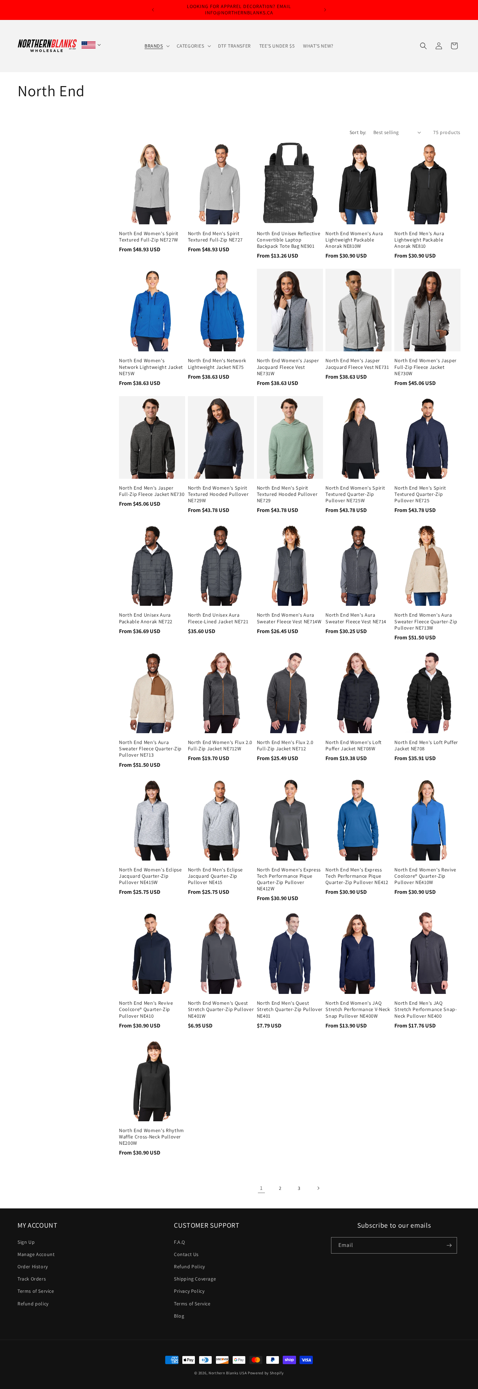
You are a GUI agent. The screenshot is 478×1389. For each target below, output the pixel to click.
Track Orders (31, 1279)
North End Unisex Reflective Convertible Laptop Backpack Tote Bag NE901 (289, 239)
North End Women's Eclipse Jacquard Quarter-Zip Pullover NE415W (150, 876)
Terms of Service (35, 1291)
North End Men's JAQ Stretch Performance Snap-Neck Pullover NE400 (425, 1009)
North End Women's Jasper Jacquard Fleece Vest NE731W (288, 366)
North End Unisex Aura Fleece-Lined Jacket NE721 (218, 618)
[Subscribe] (449, 1245)
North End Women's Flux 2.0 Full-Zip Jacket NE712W (220, 745)
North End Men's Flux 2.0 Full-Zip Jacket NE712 (285, 745)
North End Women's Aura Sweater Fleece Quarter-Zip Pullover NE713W (425, 621)
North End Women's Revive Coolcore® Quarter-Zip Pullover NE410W (425, 876)
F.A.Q (179, 1242)
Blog (179, 1316)
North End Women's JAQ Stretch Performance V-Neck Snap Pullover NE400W (357, 1009)
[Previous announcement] (153, 9)
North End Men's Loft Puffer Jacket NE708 (426, 745)
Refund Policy (189, 1266)
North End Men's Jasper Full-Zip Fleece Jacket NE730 (151, 491)
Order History (32, 1266)
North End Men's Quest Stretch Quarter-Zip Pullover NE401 (290, 1009)
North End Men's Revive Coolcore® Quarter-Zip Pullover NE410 (146, 1009)
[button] (156, 45)
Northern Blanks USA (228, 1372)
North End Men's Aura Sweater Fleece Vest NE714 (355, 618)
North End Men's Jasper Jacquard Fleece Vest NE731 (357, 363)
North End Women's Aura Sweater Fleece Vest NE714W (289, 618)
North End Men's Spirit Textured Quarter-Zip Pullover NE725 (420, 494)
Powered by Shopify (266, 1372)
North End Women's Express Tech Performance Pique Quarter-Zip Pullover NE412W (289, 879)
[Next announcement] (325, 9)
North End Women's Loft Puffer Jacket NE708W (353, 745)
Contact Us (186, 1254)
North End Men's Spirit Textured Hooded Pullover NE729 (287, 494)
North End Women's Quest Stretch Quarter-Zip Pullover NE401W (221, 1009)
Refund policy (33, 1303)
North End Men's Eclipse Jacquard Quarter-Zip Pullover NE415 (215, 876)
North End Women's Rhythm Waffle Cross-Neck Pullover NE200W (151, 1136)
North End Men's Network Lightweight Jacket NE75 (217, 363)
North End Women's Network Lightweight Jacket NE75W (151, 366)
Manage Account (36, 1254)
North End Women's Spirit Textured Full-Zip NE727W (148, 236)
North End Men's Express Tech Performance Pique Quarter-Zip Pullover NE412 (356, 876)
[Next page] (318, 1188)
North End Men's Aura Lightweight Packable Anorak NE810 (419, 239)
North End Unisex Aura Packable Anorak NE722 (146, 618)
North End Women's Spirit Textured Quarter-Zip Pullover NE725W (355, 494)
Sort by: (358, 132)
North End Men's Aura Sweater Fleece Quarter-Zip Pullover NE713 (150, 748)
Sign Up (26, 1242)
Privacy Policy (189, 1291)
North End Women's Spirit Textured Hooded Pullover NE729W (218, 494)
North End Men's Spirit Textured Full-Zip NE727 (215, 236)
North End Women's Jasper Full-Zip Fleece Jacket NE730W (425, 366)
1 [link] (261, 1188)
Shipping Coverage (195, 1279)
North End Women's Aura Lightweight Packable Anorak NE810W (354, 239)
